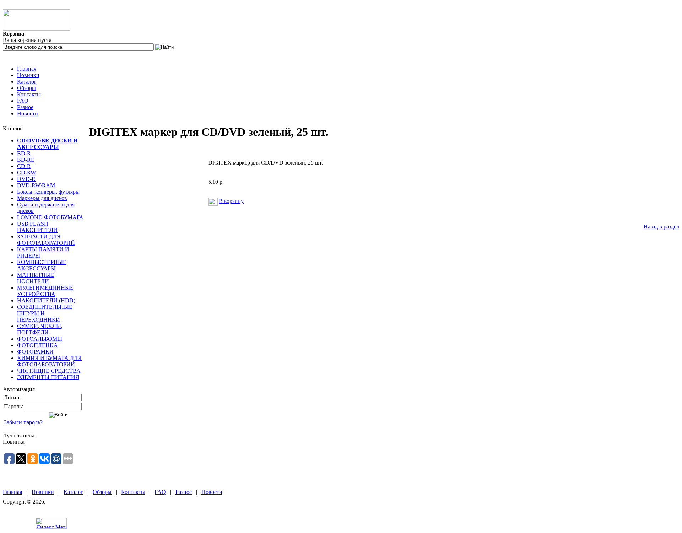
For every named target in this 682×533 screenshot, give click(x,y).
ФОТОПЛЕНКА (37, 345)
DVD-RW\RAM (36, 185)
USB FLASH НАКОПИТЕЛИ (37, 227)
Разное (25, 107)
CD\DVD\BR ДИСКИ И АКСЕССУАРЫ (47, 144)
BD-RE (25, 160)
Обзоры (26, 88)
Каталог (27, 82)
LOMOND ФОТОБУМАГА (50, 217)
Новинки (28, 75)
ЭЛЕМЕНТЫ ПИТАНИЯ (48, 377)
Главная (26, 69)
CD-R (24, 166)
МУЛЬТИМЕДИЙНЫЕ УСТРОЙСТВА (45, 291)
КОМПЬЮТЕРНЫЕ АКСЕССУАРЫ (41, 265)
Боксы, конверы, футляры (48, 192)
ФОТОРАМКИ (35, 352)
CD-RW (26, 172)
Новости (27, 114)
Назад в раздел (661, 227)
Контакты (29, 94)
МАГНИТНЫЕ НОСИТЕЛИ (35, 278)
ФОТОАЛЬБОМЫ (39, 339)
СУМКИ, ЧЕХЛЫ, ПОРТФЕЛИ (40, 329)
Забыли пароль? (23, 422)
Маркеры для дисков (42, 198)
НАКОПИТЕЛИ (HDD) (46, 300)
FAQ (22, 101)
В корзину (231, 201)
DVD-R (26, 179)
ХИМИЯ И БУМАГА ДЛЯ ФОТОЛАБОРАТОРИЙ (49, 361)
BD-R (24, 153)
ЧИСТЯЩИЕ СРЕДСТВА (49, 371)
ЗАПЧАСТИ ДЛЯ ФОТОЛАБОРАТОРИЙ (46, 239)
